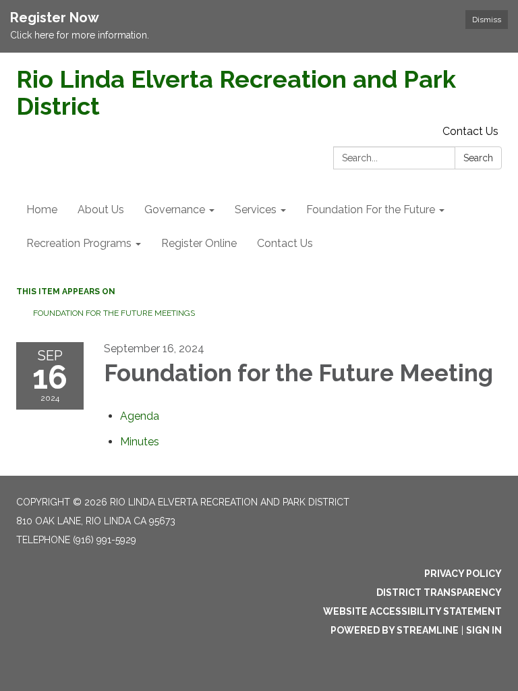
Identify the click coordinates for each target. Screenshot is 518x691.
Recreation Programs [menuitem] (79, 243)
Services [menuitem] (256, 209)
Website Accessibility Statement (412, 611)
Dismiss (486, 19)
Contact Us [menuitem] (285, 243)
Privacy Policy (463, 573)
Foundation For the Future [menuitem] (370, 209)
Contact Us (470, 131)
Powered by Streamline (394, 630)
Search (478, 158)
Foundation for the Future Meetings (114, 313)
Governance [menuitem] (174, 209)
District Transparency (439, 592)
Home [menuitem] (41, 209)
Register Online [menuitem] (199, 243)
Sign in (484, 630)
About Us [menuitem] (101, 209)
